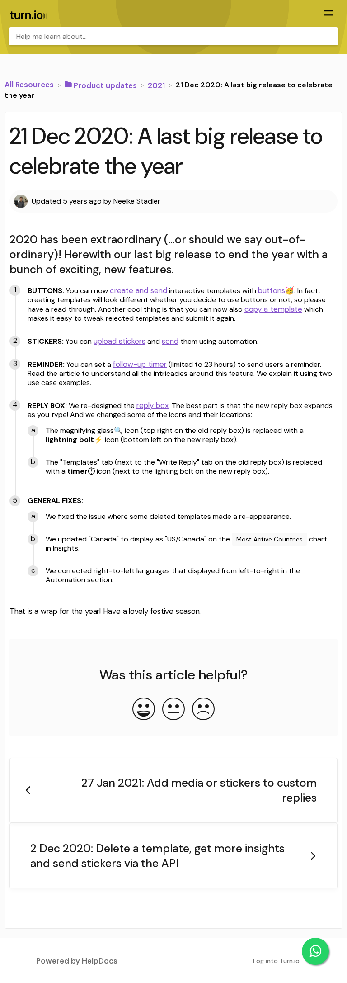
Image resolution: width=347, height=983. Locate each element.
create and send (138, 290)
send (170, 341)
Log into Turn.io (276, 961)
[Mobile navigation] (328, 14)
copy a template (273, 309)
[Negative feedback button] (203, 709)
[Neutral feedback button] (173, 709)
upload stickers (119, 341)
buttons (271, 290)
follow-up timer (140, 364)
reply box (152, 405)
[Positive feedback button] (144, 709)
